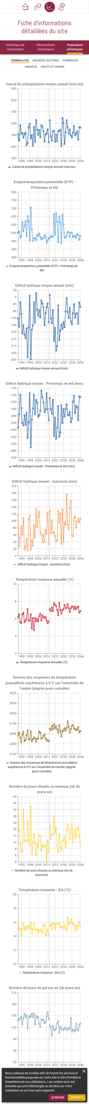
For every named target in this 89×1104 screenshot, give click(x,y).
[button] (25, 7)
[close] (84, 1071)
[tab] (15, 47)
